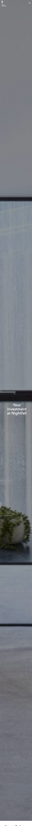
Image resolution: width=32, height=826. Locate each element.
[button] (29, 3)
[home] (3, 3)
